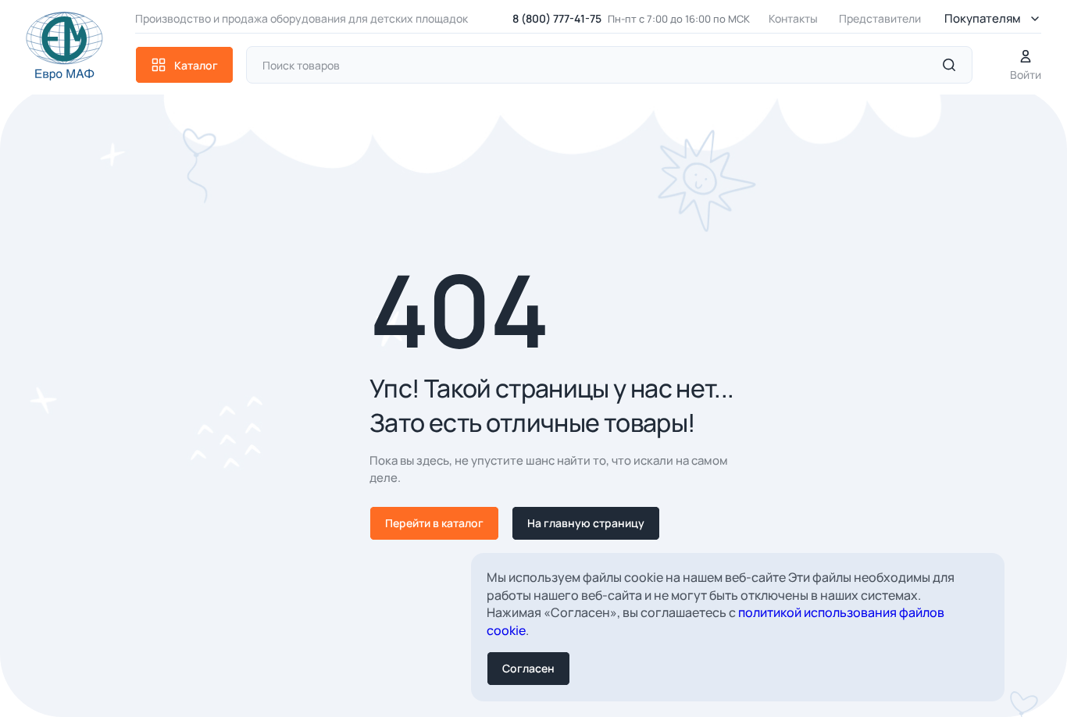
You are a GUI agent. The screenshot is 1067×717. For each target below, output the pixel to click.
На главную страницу (585, 522)
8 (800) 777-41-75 (556, 18)
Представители (880, 18)
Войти (1025, 74)
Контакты (793, 18)
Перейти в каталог (434, 522)
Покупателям (982, 18)
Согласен (528, 668)
